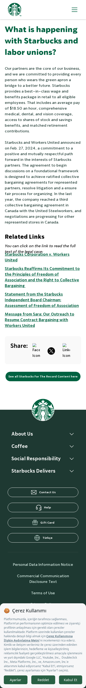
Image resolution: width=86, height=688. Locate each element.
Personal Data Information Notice (43, 564)
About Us (22, 434)
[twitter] (51, 350)
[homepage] (15, 9)
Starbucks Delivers (33, 471)
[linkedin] (66, 350)
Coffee (19, 446)
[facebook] (36, 350)
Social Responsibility (36, 459)
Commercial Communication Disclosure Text (43, 578)
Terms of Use (43, 592)
